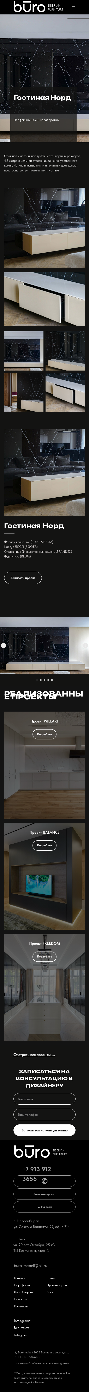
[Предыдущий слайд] (3, 645)
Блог (50, 1292)
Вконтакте (22, 1328)
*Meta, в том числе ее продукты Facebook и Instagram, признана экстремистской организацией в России (42, 1378)
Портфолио (22, 1285)
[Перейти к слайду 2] (41, 680)
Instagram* (22, 1321)
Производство (57, 1285)
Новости (20, 1299)
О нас (51, 1278)
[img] (29, 6)
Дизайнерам (23, 1292)
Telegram (21, 1335)
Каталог (20, 1278)
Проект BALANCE (45, 832)
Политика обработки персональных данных (41, 1363)
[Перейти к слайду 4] (48, 680)
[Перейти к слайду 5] (52, 680)
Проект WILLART (44, 721)
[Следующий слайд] (85, 645)
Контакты (21, 1306)
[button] (23, 578)
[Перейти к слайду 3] (44, 680)
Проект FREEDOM (44, 943)
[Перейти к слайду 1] (37, 680)
